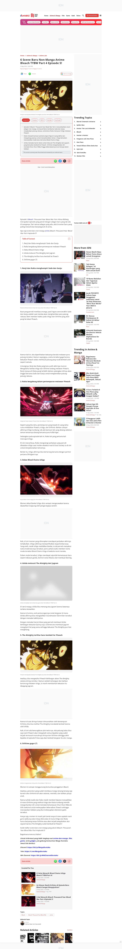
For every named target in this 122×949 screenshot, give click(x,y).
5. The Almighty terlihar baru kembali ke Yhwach (40, 256)
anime (47, 231)
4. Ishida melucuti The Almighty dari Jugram (38, 253)
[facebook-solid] (60, 161)
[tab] (26, 120)
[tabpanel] (46, 139)
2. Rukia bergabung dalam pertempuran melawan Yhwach (44, 247)
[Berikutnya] (73, 941)
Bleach (30, 219)
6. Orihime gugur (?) (29, 260)
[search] (83, 15)
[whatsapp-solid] (55, 161)
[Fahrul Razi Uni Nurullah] (22, 923)
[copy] (69, 161)
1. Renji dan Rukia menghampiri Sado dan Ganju (40, 243)
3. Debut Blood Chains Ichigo (33, 250)
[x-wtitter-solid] (64, 161)
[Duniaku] (29, 15)
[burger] (100, 15)
